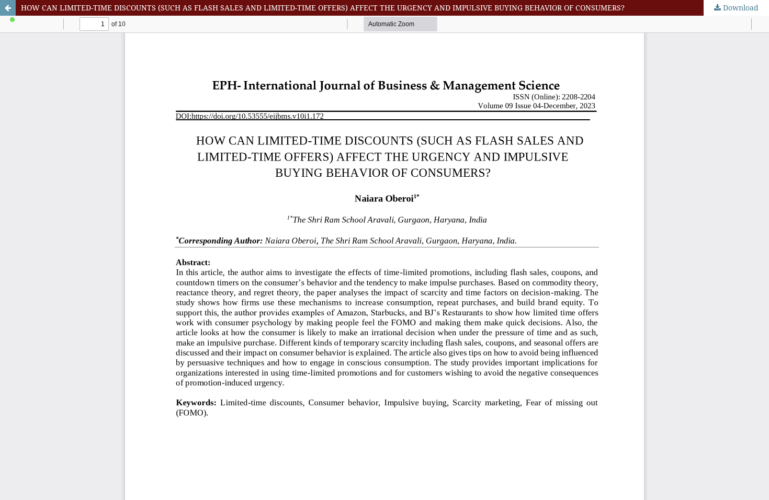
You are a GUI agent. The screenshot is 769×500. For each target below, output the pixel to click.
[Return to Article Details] (8, 8)
